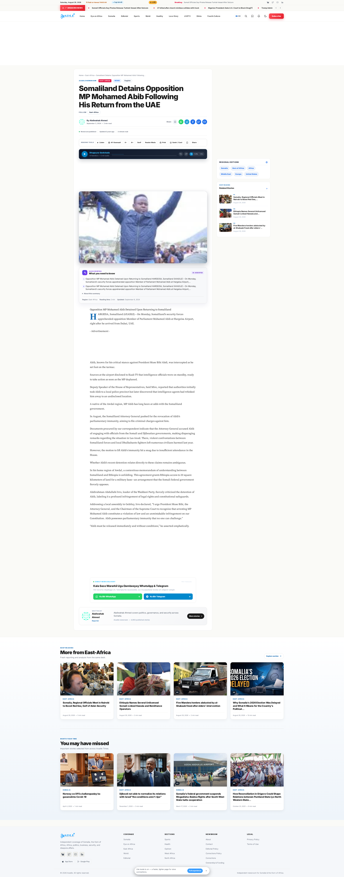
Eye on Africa (96, 16)
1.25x (196, 154)
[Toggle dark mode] (265, 16)
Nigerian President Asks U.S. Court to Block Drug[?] (230, 8)
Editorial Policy (212, 849)
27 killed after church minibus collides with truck (178, 8)
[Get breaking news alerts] (259, 16)
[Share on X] (198, 121)
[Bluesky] (267, 2)
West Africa (170, 853)
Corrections (211, 858)
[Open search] (246, 16)
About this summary (92, 294)
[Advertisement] (172, 43)
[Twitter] (272, 2)
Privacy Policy (253, 839)
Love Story (173, 16)
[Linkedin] (282, 2)
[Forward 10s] (186, 154)
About (208, 839)
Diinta (199, 16)
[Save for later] (175, 121)
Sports (136, 16)
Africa (251, 168)
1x (191, 154)
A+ (132, 142)
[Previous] (276, 8)
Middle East (226, 174)
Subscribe (276, 16)
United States (251, 174)
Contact (209, 844)
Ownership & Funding (215, 863)
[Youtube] (277, 2)
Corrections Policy (214, 853)
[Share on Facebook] (192, 121)
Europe (238, 174)
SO (238, 16)
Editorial (124, 16)
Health (167, 844)
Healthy (159, 16)
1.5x (201, 154)
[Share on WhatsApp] (181, 121)
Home (82, 16)
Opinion (168, 849)
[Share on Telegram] (186, 121)
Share (194, 142)
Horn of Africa (238, 168)
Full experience (195, 871)
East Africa (128, 849)
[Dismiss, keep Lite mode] (206, 871)
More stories (194, 616)
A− (126, 142)
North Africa (170, 858)
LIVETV (187, 16)
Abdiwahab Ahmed (99, 120)
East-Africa (89, 75)
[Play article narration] (85, 154)
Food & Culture (213, 16)
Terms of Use (253, 844)
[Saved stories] (252, 16)
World (148, 16)
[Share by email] (204, 121)
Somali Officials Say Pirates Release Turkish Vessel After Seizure (120, 8)
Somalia (111, 16)
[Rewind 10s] (181, 154)
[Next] (280, 8)
